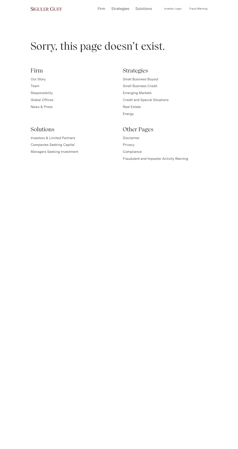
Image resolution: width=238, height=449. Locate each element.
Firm (101, 8)
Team (35, 86)
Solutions (143, 8)
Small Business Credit (140, 86)
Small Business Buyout (140, 79)
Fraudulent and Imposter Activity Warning (155, 159)
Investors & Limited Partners (53, 138)
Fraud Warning (198, 8)
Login (173, 8)
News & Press (42, 107)
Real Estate (132, 107)
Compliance (132, 152)
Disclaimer (131, 138)
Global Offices (42, 100)
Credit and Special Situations (146, 100)
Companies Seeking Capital (53, 145)
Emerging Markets (137, 93)
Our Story (38, 79)
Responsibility (42, 93)
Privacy (129, 145)
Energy (128, 114)
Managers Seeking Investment (54, 152)
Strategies (120, 8)
